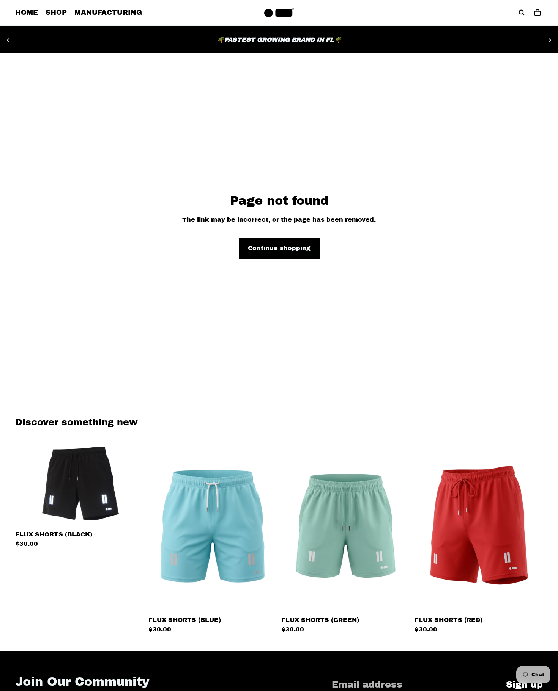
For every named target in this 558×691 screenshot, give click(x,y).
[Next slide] (549, 39)
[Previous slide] (8, 39)
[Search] (521, 12)
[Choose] (132, 515)
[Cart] (537, 12)
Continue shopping (279, 248)
